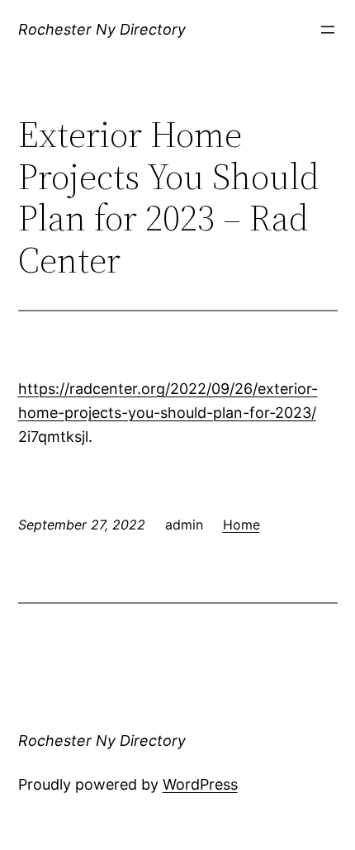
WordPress (200, 784)
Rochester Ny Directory (102, 29)
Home (241, 524)
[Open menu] (328, 30)
